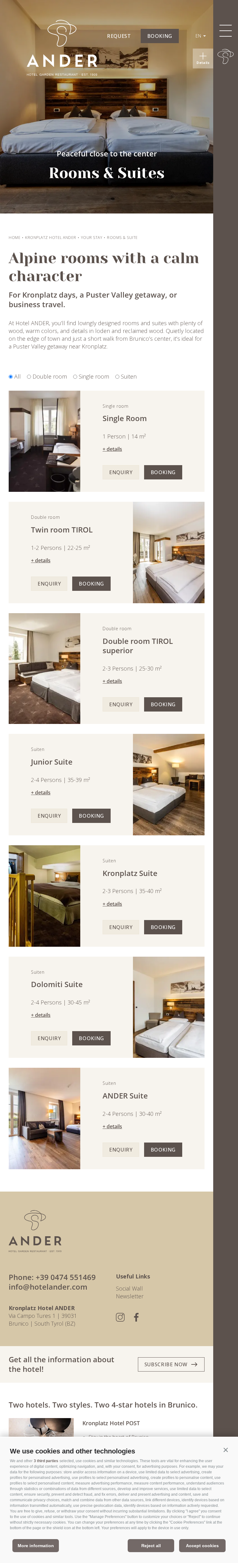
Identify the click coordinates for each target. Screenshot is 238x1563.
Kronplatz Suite (130, 873)
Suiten (129, 376)
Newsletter (129, 1296)
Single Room (125, 418)
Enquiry (120, 472)
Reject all (151, 1545)
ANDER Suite (125, 1096)
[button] (225, 1449)
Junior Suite (52, 762)
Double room (50, 376)
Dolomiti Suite (57, 984)
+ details (112, 449)
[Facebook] (136, 1317)
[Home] (225, 56)
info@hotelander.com (48, 1287)
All (17, 376)
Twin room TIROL (62, 530)
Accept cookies (202, 1545)
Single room (94, 376)
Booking (163, 472)
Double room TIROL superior (138, 645)
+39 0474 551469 (66, 1277)
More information (36, 1545)
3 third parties (46, 1461)
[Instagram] (120, 1317)
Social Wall (129, 1288)
